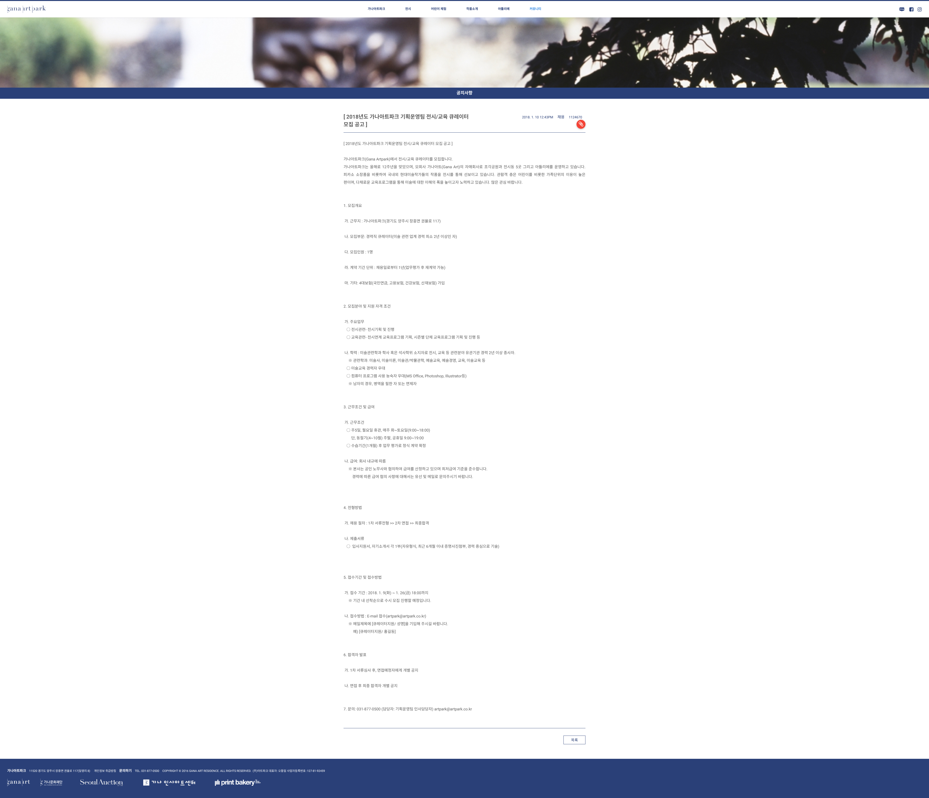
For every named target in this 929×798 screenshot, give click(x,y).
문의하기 (125, 771)
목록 (574, 740)
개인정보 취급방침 (105, 771)
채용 (560, 117)
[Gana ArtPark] (26, 9)
